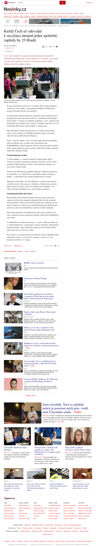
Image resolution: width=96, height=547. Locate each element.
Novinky (6, 46)
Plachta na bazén (28, 528)
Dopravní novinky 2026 (85, 510)
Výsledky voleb (8, 510)
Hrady (26, 251)
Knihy (25, 384)
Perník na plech (53, 518)
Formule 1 (37, 516)
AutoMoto (16, 16)
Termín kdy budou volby (11, 513)
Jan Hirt (21, 510)
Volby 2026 (7, 505)
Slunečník (46, 528)
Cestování (27, 16)
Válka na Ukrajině (42, 13)
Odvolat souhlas (71, 541)
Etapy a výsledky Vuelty (26, 508)
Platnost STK (82, 518)
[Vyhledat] (63, 3)
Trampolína (38, 528)
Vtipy (25, 265)
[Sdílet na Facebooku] (55, 246)
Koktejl (81, 13)
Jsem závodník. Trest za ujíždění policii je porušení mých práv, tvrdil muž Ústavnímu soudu (40, 363)
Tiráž (31, 541)
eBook (46, 47)
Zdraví (25, 332)
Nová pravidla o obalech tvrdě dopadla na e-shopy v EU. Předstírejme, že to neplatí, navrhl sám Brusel (47, 450)
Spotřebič (19, 251)
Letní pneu (59, 531)
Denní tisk (80, 16)
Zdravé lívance (53, 510)
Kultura (62, 13)
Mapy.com (28, 525)
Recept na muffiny (54, 508)
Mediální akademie (39, 541)
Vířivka (84, 528)
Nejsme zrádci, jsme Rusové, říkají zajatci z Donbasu (40, 313)
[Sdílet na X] (58, 246)
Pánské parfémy (47, 534)
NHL (35, 518)
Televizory (75, 531)
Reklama (19, 541)
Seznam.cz (90, 2)
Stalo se (16, 13)
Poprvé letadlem (68, 508)
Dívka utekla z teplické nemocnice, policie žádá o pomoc (78, 448)
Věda (21, 16)
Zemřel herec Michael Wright (35, 278)
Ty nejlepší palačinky (55, 505)
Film (25, 281)
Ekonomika (69, 13)
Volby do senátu (8, 516)
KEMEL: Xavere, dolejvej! (34, 263)
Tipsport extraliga (39, 510)
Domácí (22, 13)
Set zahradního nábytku (65, 528)
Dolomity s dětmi (68, 518)
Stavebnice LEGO (37, 531)
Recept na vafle (53, 516)
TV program (72, 16)
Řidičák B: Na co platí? (85, 513)
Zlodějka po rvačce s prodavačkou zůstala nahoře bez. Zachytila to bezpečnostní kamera (41, 344)
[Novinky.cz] (15, 9)
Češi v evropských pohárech (72, 525)
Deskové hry (67, 531)
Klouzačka (53, 528)
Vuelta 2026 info (23, 505)
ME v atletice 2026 (39, 513)
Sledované (87, 16)
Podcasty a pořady (42, 16)
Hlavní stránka (8, 13)
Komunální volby (9, 518)
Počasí (66, 16)
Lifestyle (75, 13)
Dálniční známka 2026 (85, 508)
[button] (31, 83)
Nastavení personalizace (84, 541)
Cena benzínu (59, 525)
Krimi (57, 13)
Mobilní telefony (25, 531)
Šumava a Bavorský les (70, 510)
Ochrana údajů (60, 541)
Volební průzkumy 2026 (11, 508)
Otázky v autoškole (84, 516)
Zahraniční (33, 13)
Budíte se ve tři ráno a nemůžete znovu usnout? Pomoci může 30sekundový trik (39, 328)
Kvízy (54, 16)
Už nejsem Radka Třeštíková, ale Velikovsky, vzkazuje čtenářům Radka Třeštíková (41, 380)
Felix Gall (21, 516)
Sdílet (52, 47)
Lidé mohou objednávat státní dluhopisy (15, 448)
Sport (50, 16)
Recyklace (33, 251)
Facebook (7, 541)
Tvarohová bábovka (54, 513)
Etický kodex (50, 541)
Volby (26, 13)
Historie (33, 16)
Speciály (60, 16)
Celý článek (60, 422)
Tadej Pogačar (23, 513)
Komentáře (52, 13)
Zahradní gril (77, 528)
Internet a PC (8, 16)
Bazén (19, 528)
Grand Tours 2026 (24, 518)
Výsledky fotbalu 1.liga (40, 508)
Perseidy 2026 (49, 525)
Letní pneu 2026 (83, 505)
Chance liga (37, 505)
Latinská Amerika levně (70, 516)
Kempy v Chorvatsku (69, 505)
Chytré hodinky (84, 531)
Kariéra (26, 541)
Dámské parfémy (49, 531)
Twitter (14, 541)
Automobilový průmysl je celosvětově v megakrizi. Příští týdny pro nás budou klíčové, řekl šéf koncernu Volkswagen (39, 296)
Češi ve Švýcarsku (68, 513)
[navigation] (2, 2)
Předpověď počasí (37, 525)
